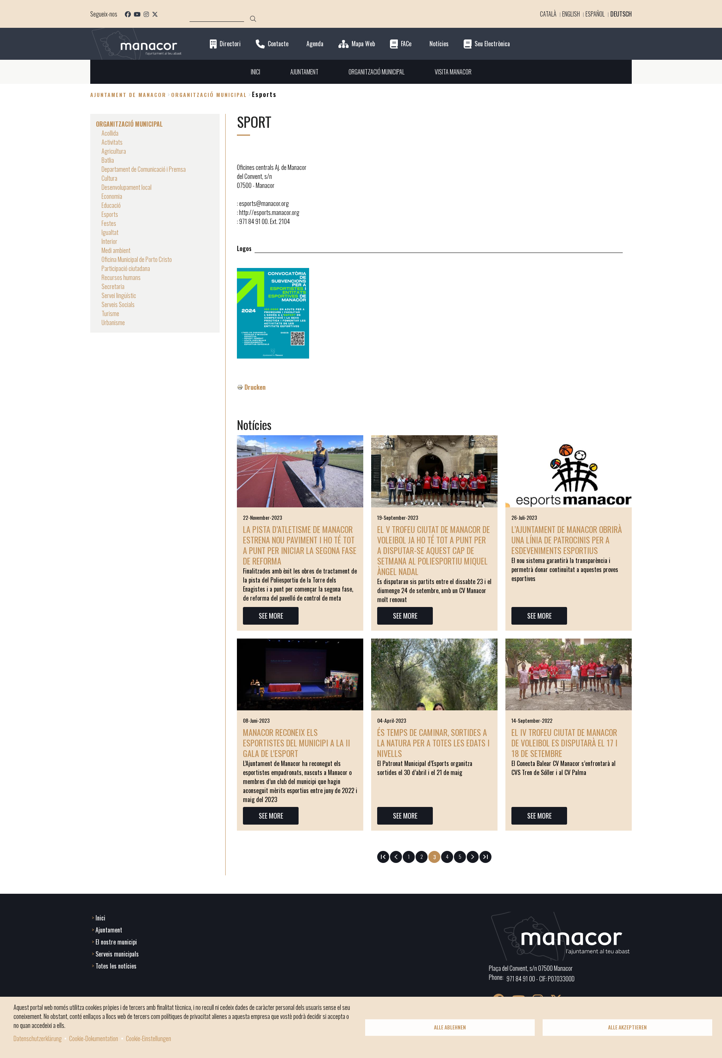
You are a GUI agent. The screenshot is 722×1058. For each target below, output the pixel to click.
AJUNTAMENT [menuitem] (304, 71)
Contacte (278, 44)
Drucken (254, 387)
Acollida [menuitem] (110, 133)
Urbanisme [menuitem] (113, 322)
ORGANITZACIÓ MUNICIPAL (209, 94)
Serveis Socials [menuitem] (118, 304)
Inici (100, 917)
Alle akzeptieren (627, 1027)
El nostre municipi (116, 941)
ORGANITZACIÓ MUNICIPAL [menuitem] (377, 71)
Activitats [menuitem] (112, 142)
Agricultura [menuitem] (114, 151)
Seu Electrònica (492, 44)
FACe (406, 44)
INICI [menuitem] (255, 71)
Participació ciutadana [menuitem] (126, 268)
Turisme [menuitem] (110, 313)
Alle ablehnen (450, 1027)
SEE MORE (271, 616)
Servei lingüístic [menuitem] (119, 295)
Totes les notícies (116, 965)
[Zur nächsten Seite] (473, 857)
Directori (230, 44)
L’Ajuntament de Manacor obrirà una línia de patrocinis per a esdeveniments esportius (566, 539)
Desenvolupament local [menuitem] (127, 187)
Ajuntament (109, 929)
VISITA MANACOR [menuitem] (453, 71)
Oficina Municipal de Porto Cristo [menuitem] (137, 259)
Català (548, 13)
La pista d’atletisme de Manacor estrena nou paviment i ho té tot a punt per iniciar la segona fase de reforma (299, 545)
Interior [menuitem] (109, 241)
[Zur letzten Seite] (485, 857)
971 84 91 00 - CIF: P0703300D (541, 978)
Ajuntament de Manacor (128, 94)
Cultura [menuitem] (109, 178)
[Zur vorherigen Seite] (396, 857)
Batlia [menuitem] (108, 160)
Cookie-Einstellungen (148, 1038)
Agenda (314, 44)
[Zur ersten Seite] (383, 857)
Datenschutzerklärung (38, 1038)
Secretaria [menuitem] (113, 286)
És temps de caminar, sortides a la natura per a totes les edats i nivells (433, 742)
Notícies (439, 44)
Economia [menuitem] (112, 196)
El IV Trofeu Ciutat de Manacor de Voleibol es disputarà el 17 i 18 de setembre (564, 742)
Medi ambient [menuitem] (116, 250)
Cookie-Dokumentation (93, 1038)
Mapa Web (363, 44)
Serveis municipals (117, 953)
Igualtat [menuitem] (110, 232)
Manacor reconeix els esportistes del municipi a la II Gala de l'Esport (296, 742)
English (571, 13)
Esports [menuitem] (110, 214)
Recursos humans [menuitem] (121, 277)
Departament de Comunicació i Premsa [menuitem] (144, 169)
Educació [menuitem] (111, 205)
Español (595, 13)
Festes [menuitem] (109, 223)
